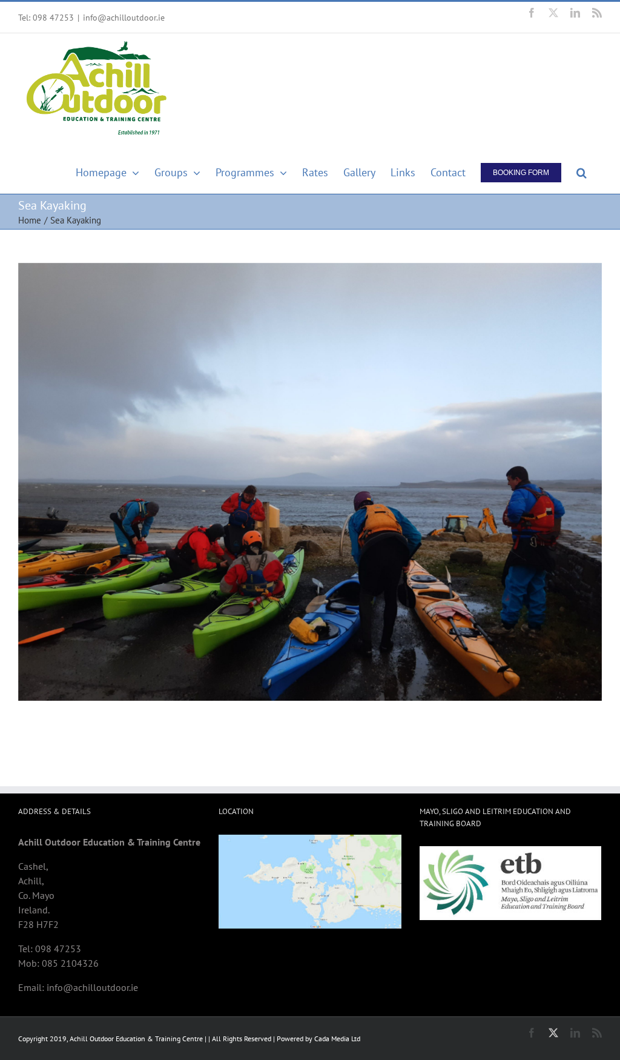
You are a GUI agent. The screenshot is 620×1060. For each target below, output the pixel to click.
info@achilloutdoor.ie (124, 17)
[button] (581, 170)
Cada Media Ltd (337, 1038)
